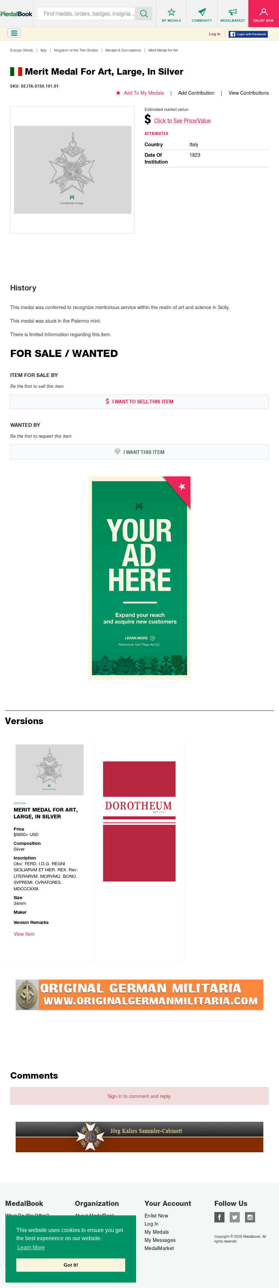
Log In (152, 1223)
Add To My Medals (144, 92)
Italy (43, 50)
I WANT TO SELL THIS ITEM (142, 402)
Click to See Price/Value (182, 121)
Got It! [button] (71, 1265)
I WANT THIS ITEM (143, 452)
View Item (24, 933)
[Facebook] (219, 1216)
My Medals (157, 1231)
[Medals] (16, 10)
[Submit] (143, 13)
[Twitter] (235, 1216)
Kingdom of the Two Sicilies (76, 50)
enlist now (156, 1215)
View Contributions (249, 92)
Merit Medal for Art (163, 50)
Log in (214, 34)
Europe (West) (21, 50)
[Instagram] (250, 1216)
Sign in (115, 1096)
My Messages (160, 1239)
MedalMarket (159, 1248)
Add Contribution (196, 92)
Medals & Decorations (123, 50)
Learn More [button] (31, 1247)
